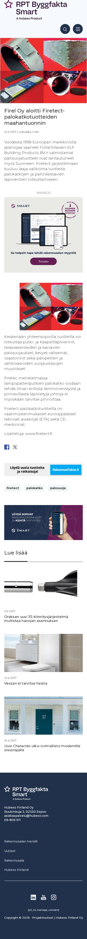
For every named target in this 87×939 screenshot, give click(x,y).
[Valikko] (78, 29)
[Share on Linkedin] (39, 447)
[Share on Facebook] (6, 447)
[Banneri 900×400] (43, 539)
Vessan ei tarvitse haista (25, 683)
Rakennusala (14, 860)
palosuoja (58, 488)
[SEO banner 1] (43, 271)
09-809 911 (12, 820)
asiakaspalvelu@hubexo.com (26, 816)
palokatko (34, 488)
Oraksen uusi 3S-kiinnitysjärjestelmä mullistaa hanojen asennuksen (36, 619)
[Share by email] (47, 447)
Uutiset (9, 851)
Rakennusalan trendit (21, 841)
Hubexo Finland (16, 870)
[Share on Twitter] (15, 447)
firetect (13, 488)
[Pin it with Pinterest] (31, 447)
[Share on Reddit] (23, 447)
